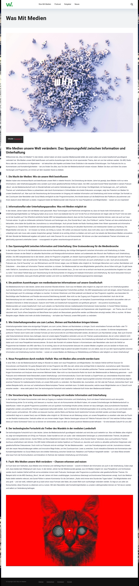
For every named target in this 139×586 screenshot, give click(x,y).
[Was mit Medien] (9, 3)
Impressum (60, 582)
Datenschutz (50, 582)
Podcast (58, 4)
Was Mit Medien (45, 4)
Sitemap (41, 582)
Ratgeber (67, 4)
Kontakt (69, 582)
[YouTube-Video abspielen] (69, 530)
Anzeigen (18, 139)
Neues (77, 4)
